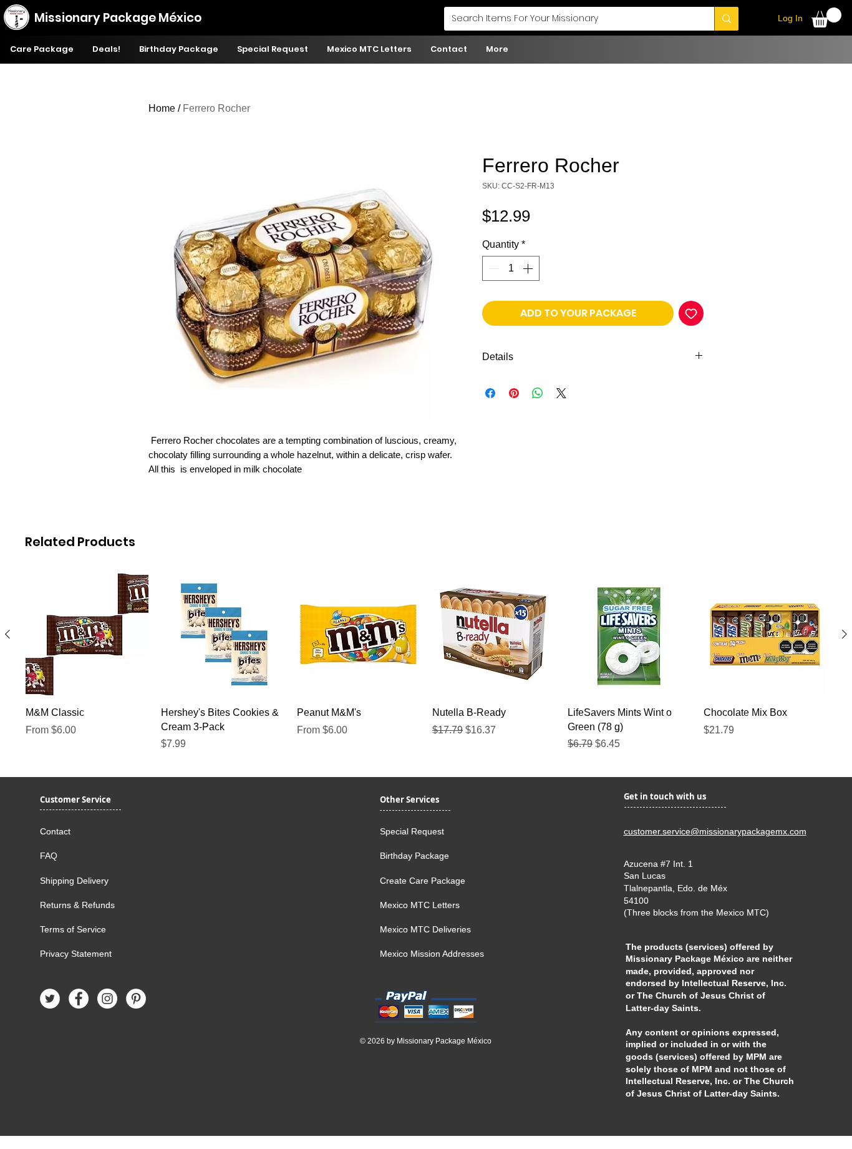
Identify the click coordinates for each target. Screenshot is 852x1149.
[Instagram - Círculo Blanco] (107, 999)
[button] (826, 17)
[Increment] (529, 268)
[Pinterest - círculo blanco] (136, 999)
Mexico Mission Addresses (432, 954)
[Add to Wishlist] (691, 313)
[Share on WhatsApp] (537, 393)
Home (161, 108)
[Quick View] (87, 634)
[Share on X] (561, 393)
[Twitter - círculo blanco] (50, 999)
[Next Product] (844, 634)
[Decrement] (492, 268)
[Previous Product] (7, 634)
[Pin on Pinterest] (513, 393)
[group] (426, 662)
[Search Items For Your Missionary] (726, 19)
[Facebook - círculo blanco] (79, 999)
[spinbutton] (510, 268)
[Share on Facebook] (490, 393)
